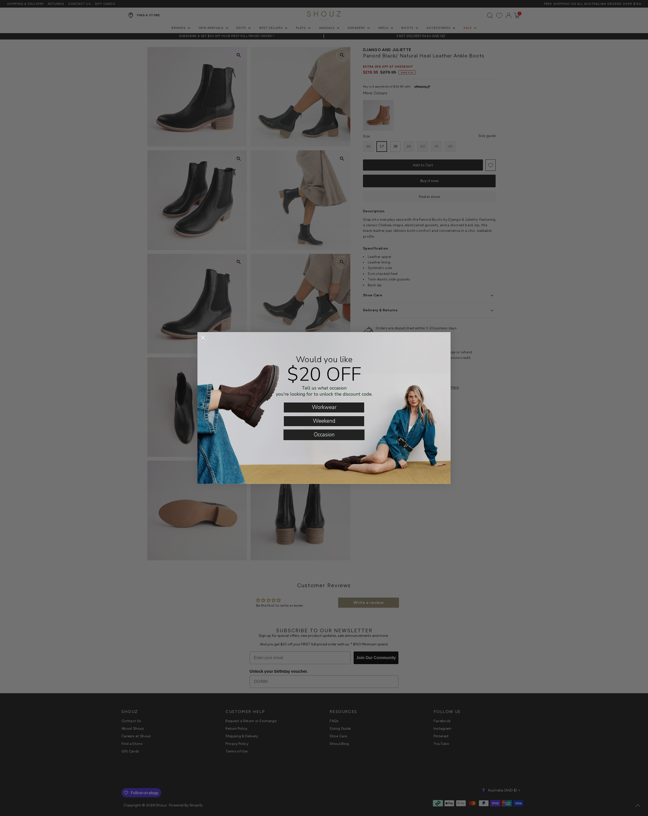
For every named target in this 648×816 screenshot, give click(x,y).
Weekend (324, 420)
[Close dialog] (203, 337)
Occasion (324, 434)
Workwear (324, 407)
